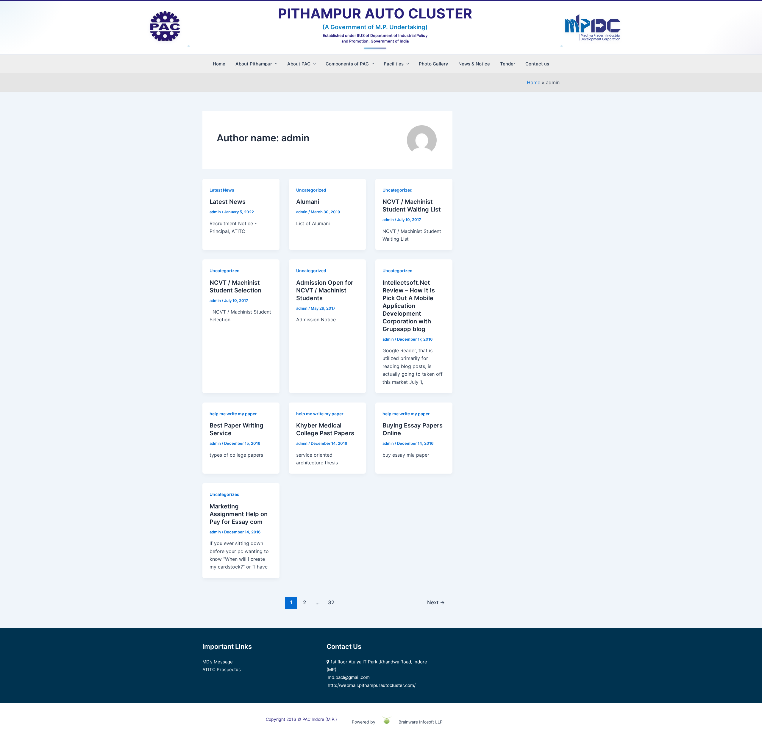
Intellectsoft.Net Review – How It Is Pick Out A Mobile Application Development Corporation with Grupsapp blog (408, 306)
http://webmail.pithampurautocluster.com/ (372, 685)
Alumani (307, 201)
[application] (274, 63)
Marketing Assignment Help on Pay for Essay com (239, 514)
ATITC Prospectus (221, 669)
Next (436, 602)
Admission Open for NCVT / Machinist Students (324, 290)
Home (219, 64)
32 (331, 602)
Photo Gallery (433, 64)
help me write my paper (233, 413)
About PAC (298, 64)
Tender (507, 64)
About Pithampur (253, 64)
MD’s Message (217, 662)
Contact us (537, 64)
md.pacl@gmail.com (349, 677)
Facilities (394, 64)
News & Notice (474, 64)
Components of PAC (347, 64)
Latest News (222, 189)
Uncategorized (311, 189)
